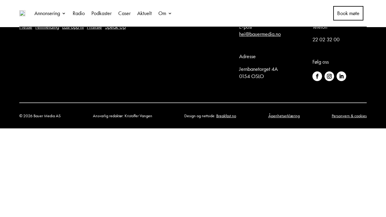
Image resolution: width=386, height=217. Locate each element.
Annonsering (47, 13)
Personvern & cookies (349, 115)
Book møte (348, 13)
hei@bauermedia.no (260, 33)
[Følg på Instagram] (329, 76)
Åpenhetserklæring (284, 115)
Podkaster (101, 13)
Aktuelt (144, 13)
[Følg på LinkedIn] (341, 76)
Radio (79, 13)
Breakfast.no (226, 115)
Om (162, 13)
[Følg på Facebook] (317, 76)
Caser (124, 13)
